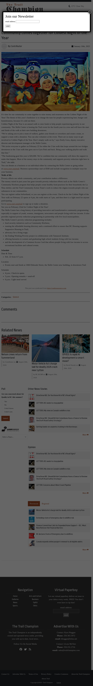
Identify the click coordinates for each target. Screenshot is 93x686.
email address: (10, 21)
